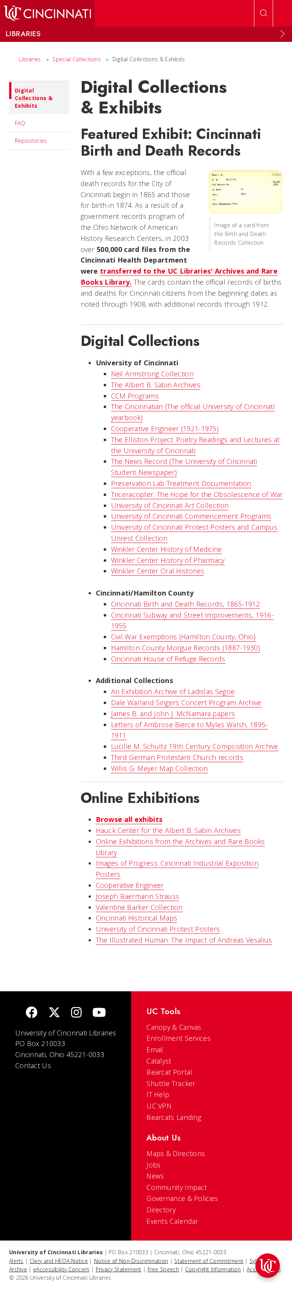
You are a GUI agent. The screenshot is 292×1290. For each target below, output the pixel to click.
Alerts (16, 1261)
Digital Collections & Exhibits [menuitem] (33, 98)
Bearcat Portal (169, 1072)
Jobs (153, 1164)
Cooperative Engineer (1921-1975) (165, 428)
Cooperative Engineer (130, 885)
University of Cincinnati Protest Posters (158, 928)
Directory (161, 1209)
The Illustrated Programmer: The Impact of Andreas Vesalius (184, 939)
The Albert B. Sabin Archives (155, 384)
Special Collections (76, 59)
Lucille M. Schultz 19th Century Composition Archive (194, 746)
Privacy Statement (118, 1269)
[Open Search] (263, 13)
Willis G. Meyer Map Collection (159, 768)
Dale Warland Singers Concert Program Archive (186, 702)
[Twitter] (54, 1013)
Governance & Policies (182, 1198)
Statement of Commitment (208, 1261)
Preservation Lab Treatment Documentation (181, 483)
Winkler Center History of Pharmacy (168, 560)
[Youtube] (99, 1013)
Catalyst (158, 1060)
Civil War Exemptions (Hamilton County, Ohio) (183, 636)
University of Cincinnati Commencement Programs (191, 516)
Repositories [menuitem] (31, 140)
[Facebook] (31, 1013)
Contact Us (33, 1065)
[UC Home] (47, 13)
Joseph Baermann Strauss (137, 896)
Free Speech (163, 1269)
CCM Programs (135, 395)
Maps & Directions (175, 1153)
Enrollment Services (178, 1038)
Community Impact (176, 1187)
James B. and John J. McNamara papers (173, 713)
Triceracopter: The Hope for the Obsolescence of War (197, 494)
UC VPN (158, 1105)
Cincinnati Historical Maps (137, 917)
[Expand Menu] (282, 34)
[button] (268, 1265)
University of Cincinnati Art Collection (170, 505)
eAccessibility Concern (61, 1269)
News (155, 1175)
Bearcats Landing (173, 1117)
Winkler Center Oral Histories (158, 570)
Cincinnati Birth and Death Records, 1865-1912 (185, 603)
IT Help (157, 1094)
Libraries (30, 59)
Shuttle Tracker (170, 1083)
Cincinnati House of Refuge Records (168, 658)
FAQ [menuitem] (20, 123)
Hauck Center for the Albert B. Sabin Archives (168, 830)
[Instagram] (76, 1013)
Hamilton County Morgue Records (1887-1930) (185, 647)
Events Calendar (172, 1221)
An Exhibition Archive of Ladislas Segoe (173, 691)
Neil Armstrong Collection (152, 373)
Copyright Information (213, 1269)
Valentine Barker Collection (139, 907)
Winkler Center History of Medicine (166, 549)
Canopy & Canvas (174, 1027)
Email (154, 1049)
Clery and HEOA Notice (59, 1261)
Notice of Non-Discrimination (131, 1261)
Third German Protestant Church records (177, 757)
